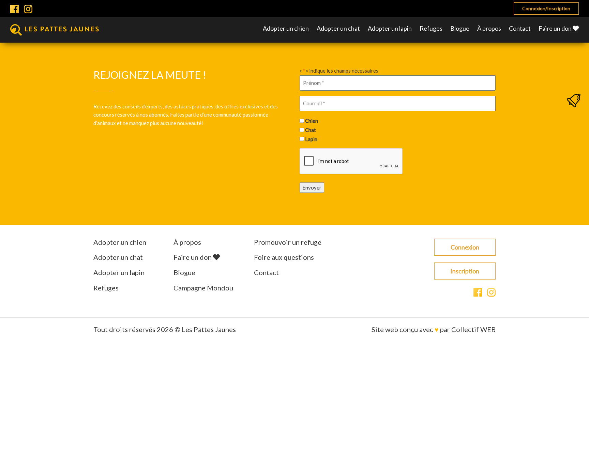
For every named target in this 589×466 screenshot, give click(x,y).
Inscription (464, 271)
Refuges (431, 28)
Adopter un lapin (390, 28)
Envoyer (311, 187)
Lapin (311, 139)
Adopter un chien (286, 28)
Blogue (459, 28)
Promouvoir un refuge (287, 242)
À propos (489, 28)
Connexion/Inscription (546, 8)
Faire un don (556, 28)
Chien (311, 121)
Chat (310, 130)
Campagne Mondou (203, 288)
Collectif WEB (473, 329)
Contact (520, 28)
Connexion (465, 247)
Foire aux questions (284, 257)
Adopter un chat (338, 28)
